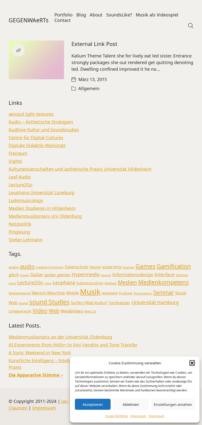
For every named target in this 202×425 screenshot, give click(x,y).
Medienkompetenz (163, 282)
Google (24, 275)
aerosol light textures (31, 114)
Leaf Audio (20, 177)
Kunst (12, 283)
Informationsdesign (132, 274)
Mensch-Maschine (48, 293)
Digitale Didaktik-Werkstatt (37, 145)
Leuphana (64, 282)
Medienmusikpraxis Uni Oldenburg (45, 216)
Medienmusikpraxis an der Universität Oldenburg (60, 337)
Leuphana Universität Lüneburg (41, 192)
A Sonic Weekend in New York (40, 353)
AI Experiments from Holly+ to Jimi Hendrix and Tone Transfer (73, 345)
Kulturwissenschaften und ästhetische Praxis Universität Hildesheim (80, 169)
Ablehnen (131, 404)
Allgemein (89, 88)
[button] (192, 362)
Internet (182, 275)
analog (14, 267)
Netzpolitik (20, 224)
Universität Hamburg (155, 302)
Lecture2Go (21, 185)
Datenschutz (76, 267)
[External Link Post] (36, 60)
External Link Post (94, 43)
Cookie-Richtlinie (116, 416)
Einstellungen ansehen (173, 404)
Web (54, 310)
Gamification (174, 266)
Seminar (163, 292)
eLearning (111, 267)
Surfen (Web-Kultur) (89, 302)
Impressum (138, 416)
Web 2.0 (90, 311)
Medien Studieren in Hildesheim (42, 208)
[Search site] (190, 25)
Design (95, 267)
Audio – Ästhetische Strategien (41, 122)
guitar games (57, 274)
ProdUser (126, 293)
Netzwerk (110, 293)
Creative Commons (50, 267)
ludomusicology (89, 283)
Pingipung (19, 232)
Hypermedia (86, 274)
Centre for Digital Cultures (36, 137)
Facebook (128, 267)
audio (27, 266)
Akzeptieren (93, 404)
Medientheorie (19, 293)
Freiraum (18, 153)
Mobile (72, 293)
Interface (165, 274)
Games (145, 266)
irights (15, 161)
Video (40, 310)
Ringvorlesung (143, 293)
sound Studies (49, 302)
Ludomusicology (26, 200)
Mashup (110, 283)
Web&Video (71, 311)
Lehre (47, 283)
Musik (90, 292)
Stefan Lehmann (26, 240)
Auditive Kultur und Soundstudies (44, 130)
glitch (14, 274)
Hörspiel (106, 275)
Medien (127, 282)
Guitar (36, 274)
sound (23, 303)
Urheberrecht (20, 311)
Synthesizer (119, 302)
